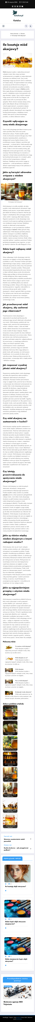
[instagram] (20, 6)
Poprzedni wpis (8, 836)
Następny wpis (8, 845)
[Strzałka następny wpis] (30, 849)
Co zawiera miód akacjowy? (23, 646)
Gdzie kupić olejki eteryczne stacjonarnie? (15, 923)
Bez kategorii (8, 986)
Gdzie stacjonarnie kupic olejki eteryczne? (16, 960)
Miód (4, 72)
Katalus (17, 20)
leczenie (15, 229)
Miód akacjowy (19, 669)
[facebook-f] (13, 6)
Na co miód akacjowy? (21, 681)
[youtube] (22, 6)
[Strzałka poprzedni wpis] (30, 839)
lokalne (23, 89)
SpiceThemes (19, 1016)
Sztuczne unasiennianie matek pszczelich (14, 840)
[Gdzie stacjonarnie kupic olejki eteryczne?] (17, 946)
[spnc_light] (31, 26)
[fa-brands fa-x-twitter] (15, 6)
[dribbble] (17, 6)
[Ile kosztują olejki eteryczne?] (17, 873)
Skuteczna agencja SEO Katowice (17, 1002)
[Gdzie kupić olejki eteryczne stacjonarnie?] (17, 908)
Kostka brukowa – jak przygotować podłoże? (16, 849)
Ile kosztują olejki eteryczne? (15, 886)
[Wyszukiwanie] (26, 26)
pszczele (5, 495)
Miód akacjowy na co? (21, 658)
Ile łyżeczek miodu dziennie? (23, 692)
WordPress (18, 1015)
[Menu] (3, 26)
